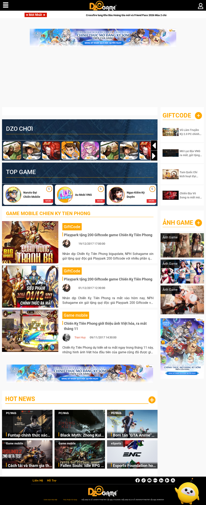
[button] (154, 156)
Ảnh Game (178, 222)
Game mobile (14, 443)
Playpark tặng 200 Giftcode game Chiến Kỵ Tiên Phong (108, 235)
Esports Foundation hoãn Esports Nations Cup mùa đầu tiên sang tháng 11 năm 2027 (135, 466)
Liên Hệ (38, 480)
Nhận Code (189, 132)
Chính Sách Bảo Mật (50, 500)
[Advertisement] (103, 79)
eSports (116, 443)
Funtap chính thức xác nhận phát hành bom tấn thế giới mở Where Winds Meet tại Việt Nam (29, 435)
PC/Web (11, 413)
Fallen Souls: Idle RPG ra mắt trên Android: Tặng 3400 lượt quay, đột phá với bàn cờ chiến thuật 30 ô (82, 466)
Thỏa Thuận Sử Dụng (70, 500)
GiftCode (177, 115)
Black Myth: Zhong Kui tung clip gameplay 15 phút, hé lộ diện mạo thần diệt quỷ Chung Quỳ (82, 435)
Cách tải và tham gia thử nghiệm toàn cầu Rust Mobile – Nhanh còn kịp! (30, 466)
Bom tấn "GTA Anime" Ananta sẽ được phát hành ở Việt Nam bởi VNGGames (132, 435)
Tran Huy (80, 337)
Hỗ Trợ (51, 480)
